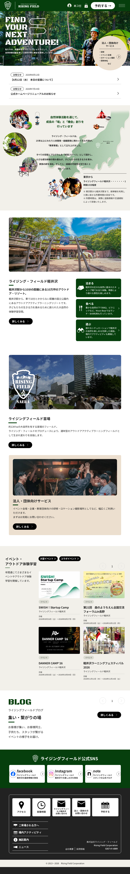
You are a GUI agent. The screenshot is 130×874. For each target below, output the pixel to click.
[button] (86, 5)
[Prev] (102, 566)
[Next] (121, 566)
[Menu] (122, 6)
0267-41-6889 (111, 848)
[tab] (48, 558)
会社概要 (69, 849)
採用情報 (80, 849)
